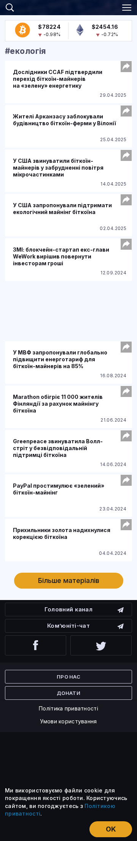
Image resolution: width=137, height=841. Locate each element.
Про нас (68, 677)
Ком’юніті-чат (68, 625)
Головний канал (68, 609)
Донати (68, 693)
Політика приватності (68, 708)
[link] (68, 6)
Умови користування (68, 721)
